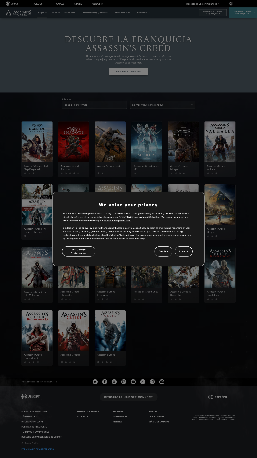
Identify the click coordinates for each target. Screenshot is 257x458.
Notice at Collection (149, 216)
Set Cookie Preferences (78, 251)
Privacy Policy (126, 216)
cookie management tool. (117, 220)
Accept (183, 251)
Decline (163, 251)
